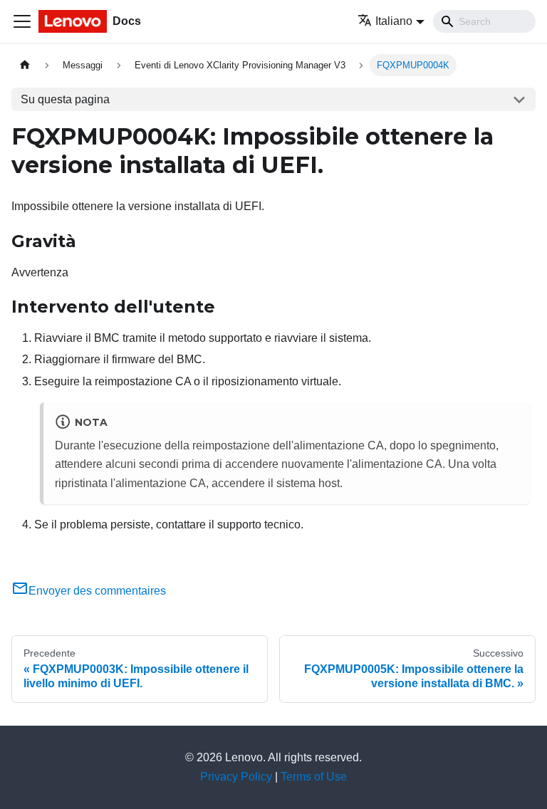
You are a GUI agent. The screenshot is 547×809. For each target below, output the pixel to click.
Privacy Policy (236, 777)
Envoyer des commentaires (97, 591)
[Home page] (24, 65)
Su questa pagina (65, 99)
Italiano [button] (393, 21)
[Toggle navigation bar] (22, 21)
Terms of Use (314, 777)
